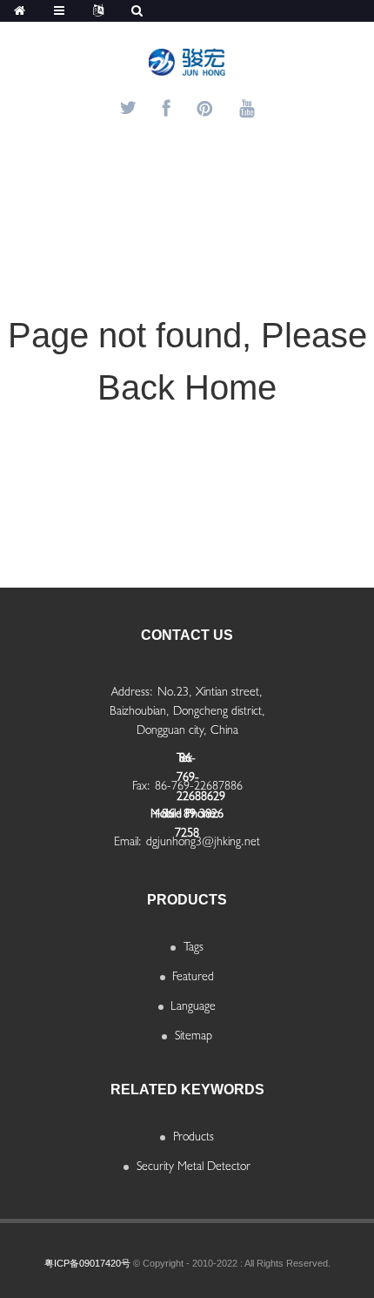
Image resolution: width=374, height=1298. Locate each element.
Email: (128, 841)
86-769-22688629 (187, 763)
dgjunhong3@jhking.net (203, 841)
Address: (132, 691)
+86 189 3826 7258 (187, 818)
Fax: (141, 785)
